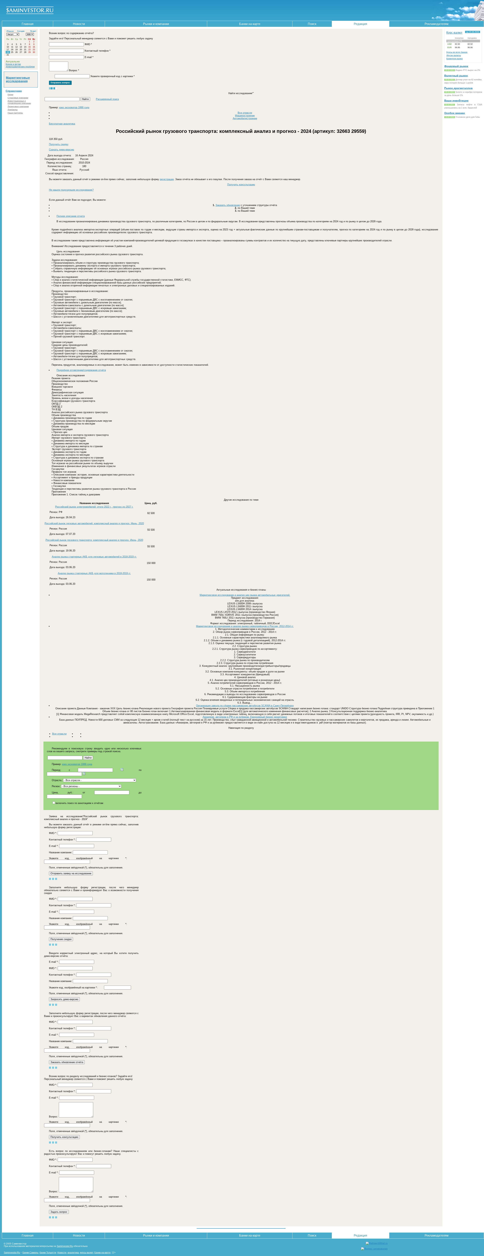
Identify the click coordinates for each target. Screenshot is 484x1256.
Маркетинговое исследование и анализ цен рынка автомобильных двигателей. (245, 595)
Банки (10, 94)
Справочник (14, 90)
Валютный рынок (456, 75)
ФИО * (88, 44)
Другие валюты (453, 55)
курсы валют (86, 1252)
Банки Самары (30, 1252)
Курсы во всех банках (457, 52)
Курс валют (454, 32)
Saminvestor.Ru (65, 1246)
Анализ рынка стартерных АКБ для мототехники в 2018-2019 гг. (94, 573)
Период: (56, 770)
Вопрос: (53, 1116)
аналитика (73, 1252)
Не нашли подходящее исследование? (71, 189)
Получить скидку (58, 144)
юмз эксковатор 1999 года (74, 107)
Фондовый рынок (456, 66)
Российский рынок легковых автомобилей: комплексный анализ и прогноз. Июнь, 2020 (94, 523)
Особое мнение (454, 113)
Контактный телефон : (62, 839)
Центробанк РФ (454, 41)
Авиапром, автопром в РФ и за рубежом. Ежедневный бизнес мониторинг (245, 717)
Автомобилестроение (245, 118)
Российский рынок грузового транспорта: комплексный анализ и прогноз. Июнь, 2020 (94, 540)
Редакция (360, 24)
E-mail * (89, 57)
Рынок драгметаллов (458, 88)
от (84, 792)
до (140, 792)
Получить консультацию (241, 184)
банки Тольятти (48, 1252)
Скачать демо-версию (61, 149)
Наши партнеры (15, 113)
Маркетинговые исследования (18, 79)
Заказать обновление (228, 205)
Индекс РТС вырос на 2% (467, 70)
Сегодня (20, 31)
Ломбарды (13, 109)
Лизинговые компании (18, 106)
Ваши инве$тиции (456, 100)
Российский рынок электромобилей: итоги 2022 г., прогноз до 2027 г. (94, 506)
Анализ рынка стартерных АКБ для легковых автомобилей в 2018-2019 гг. (94, 556)
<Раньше (10, 31)
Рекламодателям (436, 24)
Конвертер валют (454, 58)
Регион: (56, 786)
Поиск (312, 24)
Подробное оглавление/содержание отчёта (81, 370)
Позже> (33, 31)
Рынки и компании (156, 24)
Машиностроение (245, 115)
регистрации (167, 179)
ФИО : (53, 833)
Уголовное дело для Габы (467, 117)
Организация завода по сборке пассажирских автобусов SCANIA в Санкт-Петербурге (245, 705)
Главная (27, 24)
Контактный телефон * (97, 50)
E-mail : (53, 846)
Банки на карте (249, 24)
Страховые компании (18, 98)
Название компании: (60, 852)
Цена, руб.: (62, 792)
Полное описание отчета (71, 216)
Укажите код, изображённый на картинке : (88, 858)
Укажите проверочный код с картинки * (112, 76)
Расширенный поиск (107, 99)
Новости (79, 24)
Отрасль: (57, 780)
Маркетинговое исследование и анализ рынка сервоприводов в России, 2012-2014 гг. (245, 626)
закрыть (477, 3)
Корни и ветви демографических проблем (20, 65)
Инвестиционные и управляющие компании (19, 102)
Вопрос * (74, 70)
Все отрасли (245, 112)
